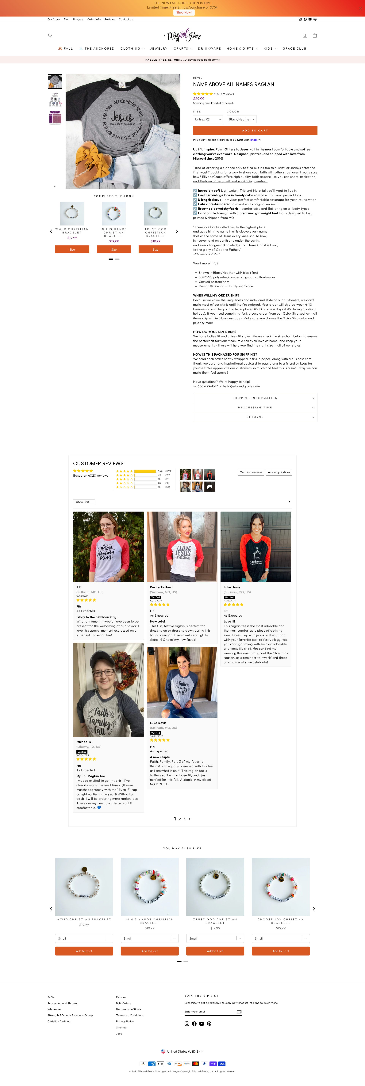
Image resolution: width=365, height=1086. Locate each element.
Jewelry (159, 48)
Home (197, 77)
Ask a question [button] (279, 472)
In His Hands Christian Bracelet (114, 232)
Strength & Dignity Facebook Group (70, 1015)
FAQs (51, 997)
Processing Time (255, 407)
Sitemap (121, 1027)
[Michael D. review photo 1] (108, 690)
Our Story (54, 19)
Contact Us (126, 19)
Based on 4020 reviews (90, 475)
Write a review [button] (251, 472)
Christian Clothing (59, 1021)
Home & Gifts (241, 48)
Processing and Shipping (63, 1003)
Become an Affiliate (128, 1009)
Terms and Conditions (130, 1015)
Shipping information (255, 398)
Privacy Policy (125, 1021)
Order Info (94, 19)
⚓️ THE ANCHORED (97, 48)
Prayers (78, 19)
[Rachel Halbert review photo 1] (182, 547)
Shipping (198, 103)
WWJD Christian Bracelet (72, 230)
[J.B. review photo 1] (108, 547)
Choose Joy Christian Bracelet (281, 921)
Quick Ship (291, 313)
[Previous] (51, 231)
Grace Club (295, 48)
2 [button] (180, 819)
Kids (269, 48)
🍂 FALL (65, 48)
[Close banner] (360, 8)
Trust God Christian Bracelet (156, 232)
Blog (66, 19)
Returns (255, 417)
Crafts (182, 48)
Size (197, 111)
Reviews (110, 19)
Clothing (131, 48)
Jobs (119, 1033)
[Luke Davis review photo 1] (256, 547)
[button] (203, 94)
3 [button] (185, 819)
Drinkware (209, 48)
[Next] (176, 231)
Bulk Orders (123, 1003)
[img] (108, 600)
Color (233, 111)
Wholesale (54, 1009)
